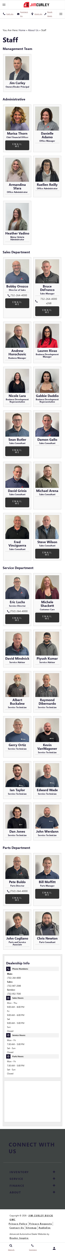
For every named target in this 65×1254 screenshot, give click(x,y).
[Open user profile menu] (54, 1248)
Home (22, 30)
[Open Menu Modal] (4, 4)
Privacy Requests (40, 1223)
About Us (33, 30)
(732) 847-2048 (14, 985)
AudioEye (45, 1227)
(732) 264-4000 (14, 977)
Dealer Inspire (19, 1238)
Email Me (17, 145)
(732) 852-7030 (14, 993)
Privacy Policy (18, 1223)
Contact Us (17, 1227)
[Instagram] (36, 1159)
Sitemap (31, 1227)
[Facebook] (30, 1159)
